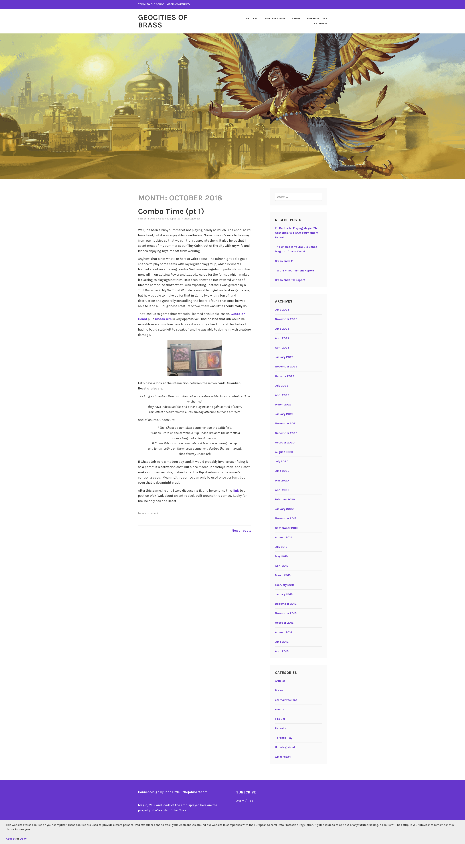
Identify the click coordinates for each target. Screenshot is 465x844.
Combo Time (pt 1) (171, 211)
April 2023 (282, 347)
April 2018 (282, 651)
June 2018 (282, 641)
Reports (280, 728)
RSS (250, 801)
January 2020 (284, 509)
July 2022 (281, 385)
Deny (23, 838)
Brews (279, 690)
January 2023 (284, 357)
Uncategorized (192, 218)
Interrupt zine (317, 18)
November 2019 (285, 518)
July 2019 (281, 547)
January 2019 (284, 594)
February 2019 (284, 585)
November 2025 (286, 319)
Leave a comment (148, 513)
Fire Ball (280, 719)
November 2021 (285, 423)
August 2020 (284, 452)
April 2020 (282, 490)
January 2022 (284, 414)
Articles (252, 18)
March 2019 (283, 575)
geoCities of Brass (163, 21)
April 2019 (281, 565)
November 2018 (286, 613)
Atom (240, 801)
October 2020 (285, 442)
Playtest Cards (274, 18)
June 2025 (282, 328)
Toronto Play (283, 737)
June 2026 (282, 309)
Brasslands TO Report (290, 280)
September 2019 (286, 528)
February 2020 (285, 499)
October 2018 (284, 622)
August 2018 (283, 632)
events (279, 709)
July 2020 (281, 461)
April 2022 (282, 395)
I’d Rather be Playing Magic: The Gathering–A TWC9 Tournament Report (296, 232)
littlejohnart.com (193, 792)
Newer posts (241, 531)
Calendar (320, 23)
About (296, 18)
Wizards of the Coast (171, 810)
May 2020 (282, 480)
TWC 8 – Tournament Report (294, 270)
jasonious (165, 218)
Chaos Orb (163, 319)
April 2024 (282, 338)
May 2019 (281, 556)
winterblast (283, 757)
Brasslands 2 (284, 261)
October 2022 (284, 376)
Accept (11, 838)
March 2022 (283, 404)
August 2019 (283, 537)
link (236, 491)
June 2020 (282, 471)
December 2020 (286, 433)
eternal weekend (286, 700)
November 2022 (286, 366)
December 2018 (286, 603)
